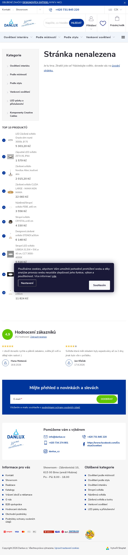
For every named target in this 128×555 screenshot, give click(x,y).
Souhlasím (99, 285)
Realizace (10, 485)
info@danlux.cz (57, 436)
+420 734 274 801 (58, 442)
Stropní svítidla (96, 490)
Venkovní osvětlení (20, 91)
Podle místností (18, 74)
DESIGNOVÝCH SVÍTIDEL (35, 2)
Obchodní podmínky (16, 514)
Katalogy (10, 489)
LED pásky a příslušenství (17, 102)
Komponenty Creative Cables (21, 114)
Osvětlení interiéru (20, 65)
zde (54, 276)
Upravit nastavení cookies (66, 548)
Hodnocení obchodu (16, 509)
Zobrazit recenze (38, 336)
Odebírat (107, 399)
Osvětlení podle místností (101, 475)
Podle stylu (16, 83)
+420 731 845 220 (97, 436)
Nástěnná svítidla (97, 494)
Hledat (76, 23)
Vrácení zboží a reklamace (19, 494)
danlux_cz (54, 451)
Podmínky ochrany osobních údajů (20, 520)
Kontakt (6, 9)
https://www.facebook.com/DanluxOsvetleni (103, 444)
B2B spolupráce (14, 504)
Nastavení (27, 283)
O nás (9, 499)
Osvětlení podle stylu (99, 480)
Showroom (22, 9)
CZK (116, 9)
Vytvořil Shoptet (118, 548)
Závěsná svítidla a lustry (100, 499)
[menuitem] (18, 37)
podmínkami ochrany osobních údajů (61, 407)
